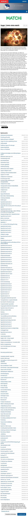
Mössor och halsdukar (5, 149)
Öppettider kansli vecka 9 (6, 216)
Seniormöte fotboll (4, 393)
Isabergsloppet (4, 465)
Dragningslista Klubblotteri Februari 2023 (9, 305)
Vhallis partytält (4, 143)
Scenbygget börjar (4, 330)
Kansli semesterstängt (5, 281)
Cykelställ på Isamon (5, 469)
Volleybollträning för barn (6, 405)
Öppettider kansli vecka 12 (6, 201)
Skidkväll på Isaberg (5, 166)
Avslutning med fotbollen (6, 449)
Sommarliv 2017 (4, 375)
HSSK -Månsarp (4, 385)
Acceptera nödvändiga (11, 514)
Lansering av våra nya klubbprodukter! (8, 172)
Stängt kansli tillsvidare (5, 255)
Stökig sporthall (4, 348)
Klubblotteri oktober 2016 (6, 436)
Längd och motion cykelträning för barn (9, 141)
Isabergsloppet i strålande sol (7, 371)
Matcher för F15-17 (4, 279)
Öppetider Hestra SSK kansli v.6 (7, 308)
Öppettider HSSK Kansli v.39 (6, 263)
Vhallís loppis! (3, 199)
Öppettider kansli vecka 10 (6, 209)
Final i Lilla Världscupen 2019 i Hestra (8, 346)
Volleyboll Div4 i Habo (5, 187)
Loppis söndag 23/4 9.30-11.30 (7, 377)
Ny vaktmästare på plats (6, 340)
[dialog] (14, 509)
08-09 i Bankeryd (4, 383)
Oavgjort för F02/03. (5, 491)
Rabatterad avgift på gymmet (7, 475)
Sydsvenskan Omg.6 (5, 162)
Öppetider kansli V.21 (5, 293)
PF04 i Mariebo (4, 497)
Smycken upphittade (5, 164)
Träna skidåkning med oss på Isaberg (8, 316)
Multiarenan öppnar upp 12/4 (7, 156)
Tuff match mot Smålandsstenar (7, 459)
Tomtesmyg (3, 419)
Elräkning (2, 312)
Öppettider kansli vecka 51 (6, 236)
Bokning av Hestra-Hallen (6, 310)
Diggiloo (2, 238)
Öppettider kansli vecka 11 (6, 203)
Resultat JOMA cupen (5, 358)
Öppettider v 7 (3, 222)
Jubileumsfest (4, 363)
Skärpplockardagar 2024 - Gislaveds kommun (10, 214)
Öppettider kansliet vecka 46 (6, 249)
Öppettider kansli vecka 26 (6, 285)
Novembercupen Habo (5, 178)
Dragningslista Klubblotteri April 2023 (8, 297)
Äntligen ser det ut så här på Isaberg (8, 407)
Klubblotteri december (5, 415)
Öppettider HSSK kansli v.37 (6, 267)
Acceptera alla (21, 514)
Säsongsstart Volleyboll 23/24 (7, 269)
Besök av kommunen (5, 218)
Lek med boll (3, 191)
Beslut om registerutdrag (6, 344)
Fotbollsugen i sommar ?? (6, 473)
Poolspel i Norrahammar (6, 401)
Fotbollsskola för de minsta (6, 483)
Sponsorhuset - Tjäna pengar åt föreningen (9, 367)
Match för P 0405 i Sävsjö (6, 426)
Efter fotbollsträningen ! (5, 493)
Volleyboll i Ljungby (5, 234)
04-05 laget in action (5, 395)
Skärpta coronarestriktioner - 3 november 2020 (10, 342)
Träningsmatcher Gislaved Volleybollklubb (9, 185)
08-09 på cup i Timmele (5, 479)
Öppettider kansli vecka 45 (6, 251)
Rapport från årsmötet (5, 193)
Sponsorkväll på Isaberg (6, 389)
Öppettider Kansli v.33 (5, 275)
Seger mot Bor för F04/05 (6, 369)
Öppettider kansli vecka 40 (6, 261)
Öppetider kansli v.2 (5, 314)
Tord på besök (4, 463)
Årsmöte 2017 (3, 379)
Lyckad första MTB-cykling (6, 489)
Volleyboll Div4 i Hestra (5, 183)
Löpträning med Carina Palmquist (7, 453)
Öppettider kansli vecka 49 (6, 240)
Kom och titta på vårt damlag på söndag (9, 224)
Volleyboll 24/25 (4, 189)
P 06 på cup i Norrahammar (6, 485)
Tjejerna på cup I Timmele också (7, 481)
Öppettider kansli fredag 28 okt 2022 (8, 320)
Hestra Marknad (4, 471)
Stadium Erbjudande (5, 147)
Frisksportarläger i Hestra (6, 381)
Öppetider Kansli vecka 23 (6, 289)
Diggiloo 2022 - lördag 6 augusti (7, 338)
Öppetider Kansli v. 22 (5, 291)
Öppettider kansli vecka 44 (6, 253)
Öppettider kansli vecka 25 (6, 287)
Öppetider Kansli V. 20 (5, 295)
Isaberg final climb (4, 457)
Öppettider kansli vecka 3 (6, 232)
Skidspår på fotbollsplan (6, 411)
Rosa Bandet (3, 447)
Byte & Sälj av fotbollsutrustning (7, 195)
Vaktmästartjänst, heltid (5, 445)
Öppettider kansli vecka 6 (6, 226)
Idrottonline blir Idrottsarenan (7, 135)
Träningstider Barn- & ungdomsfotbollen (9, 299)
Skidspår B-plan (4, 391)
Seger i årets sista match (10, 25)
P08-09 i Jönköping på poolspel (7, 403)
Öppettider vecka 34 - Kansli (6, 273)
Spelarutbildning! (4, 265)
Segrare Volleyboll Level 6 (6, 170)
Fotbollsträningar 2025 (5, 158)
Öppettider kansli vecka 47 (6, 247)
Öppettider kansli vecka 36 (6, 271)
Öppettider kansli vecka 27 (6, 283)
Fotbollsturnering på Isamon (6, 467)
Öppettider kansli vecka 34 (6, 326)
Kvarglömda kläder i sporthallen (7, 303)
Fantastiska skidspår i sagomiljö (7, 356)
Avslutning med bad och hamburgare (8, 430)
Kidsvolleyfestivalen (5, 160)
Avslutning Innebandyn (5, 197)
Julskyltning (3, 434)
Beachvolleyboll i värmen (6, 487)
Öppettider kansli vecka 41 (6, 259)
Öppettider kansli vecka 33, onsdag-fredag (9, 328)
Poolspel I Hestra (4, 387)
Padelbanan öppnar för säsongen (8, 145)
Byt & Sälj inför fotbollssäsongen (7, 301)
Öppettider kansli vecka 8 (6, 220)
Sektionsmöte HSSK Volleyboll (7, 168)
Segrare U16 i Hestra (5, 174)
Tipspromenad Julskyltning (6, 421)
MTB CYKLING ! (4, 495)
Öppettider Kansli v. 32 (5, 277)
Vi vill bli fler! (3, 334)
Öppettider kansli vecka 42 (6, 257)
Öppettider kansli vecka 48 (6, 245)
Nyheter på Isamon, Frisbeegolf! (7, 139)
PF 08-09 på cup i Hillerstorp (6, 461)
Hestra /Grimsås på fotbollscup (7, 409)
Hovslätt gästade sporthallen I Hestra (8, 428)
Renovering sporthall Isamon (6, 352)
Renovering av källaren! (5, 432)
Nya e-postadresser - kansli (6, 365)
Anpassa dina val (5, 511)
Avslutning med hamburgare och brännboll (9, 477)
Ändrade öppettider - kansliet (7, 451)
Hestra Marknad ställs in (6, 336)
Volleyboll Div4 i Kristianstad (6, 176)
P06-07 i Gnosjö (4, 397)
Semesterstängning (5, 373)
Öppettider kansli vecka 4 (6, 230)
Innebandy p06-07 (4, 438)
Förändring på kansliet (5, 137)
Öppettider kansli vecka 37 (6, 324)
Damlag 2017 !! (4, 455)
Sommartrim (3, 440)
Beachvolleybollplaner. (5, 499)
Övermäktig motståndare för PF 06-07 (8, 417)
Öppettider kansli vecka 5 (6, 228)
